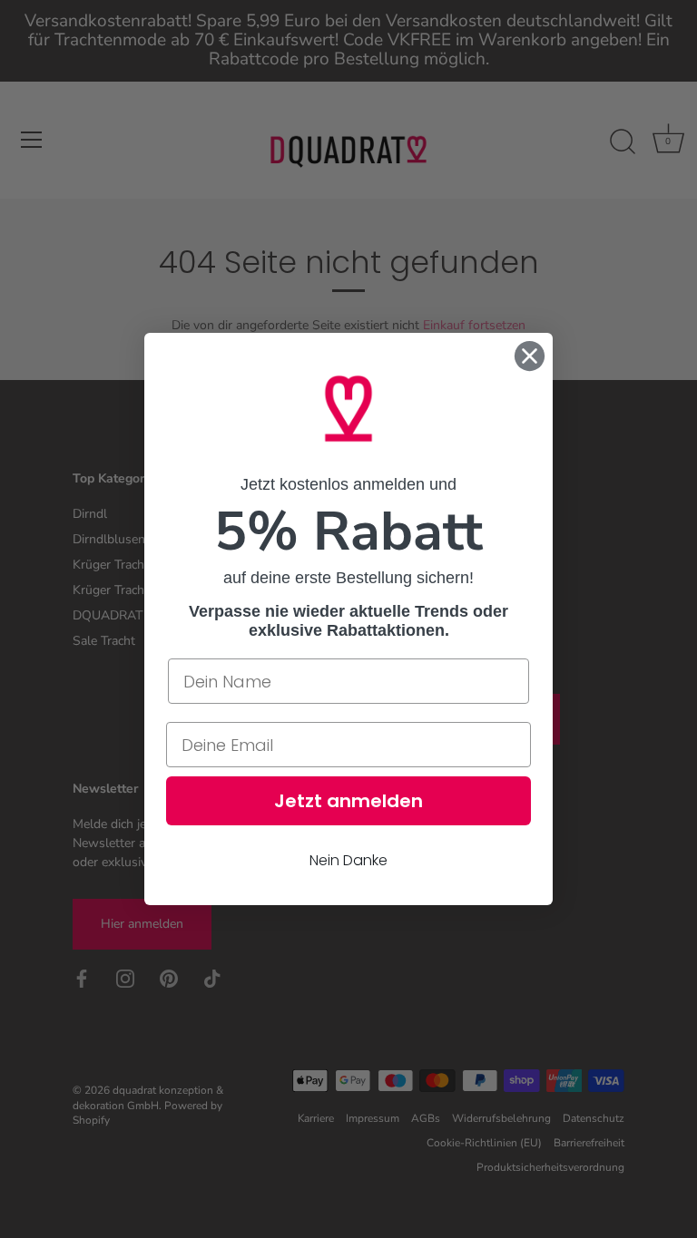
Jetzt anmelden (348, 801)
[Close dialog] (529, 356)
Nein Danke (348, 860)
